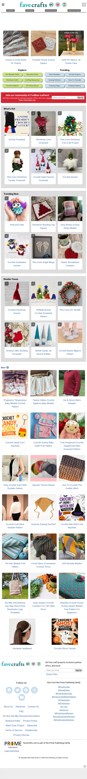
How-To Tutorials (74, 80)
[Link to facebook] (9, 690)
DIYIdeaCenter (64, 700)
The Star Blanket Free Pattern (15, 565)
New (3, 367)
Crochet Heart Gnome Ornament (43, 179)
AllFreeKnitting (64, 690)
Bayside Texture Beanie (43, 485)
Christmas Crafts (12, 80)
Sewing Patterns (55, 80)
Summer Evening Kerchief (43, 524)
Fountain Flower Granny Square (43, 61)
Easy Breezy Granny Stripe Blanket (70, 226)
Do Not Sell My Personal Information (21, 716)
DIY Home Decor (32, 86)
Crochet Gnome (70, 177)
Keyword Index (12, 720)
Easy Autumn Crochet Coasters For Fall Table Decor (43, 606)
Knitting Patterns (75, 86)
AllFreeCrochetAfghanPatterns (64, 697)
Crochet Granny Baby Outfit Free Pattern (43, 444)
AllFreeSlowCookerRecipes (64, 717)
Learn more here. (12, 751)
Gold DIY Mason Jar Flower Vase (71, 61)
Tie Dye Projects (75, 74)
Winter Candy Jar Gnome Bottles (43, 352)
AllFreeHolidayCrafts (64, 694)
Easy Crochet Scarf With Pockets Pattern (15, 487)
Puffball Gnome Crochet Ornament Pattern (43, 313)
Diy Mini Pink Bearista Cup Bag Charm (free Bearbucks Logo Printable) (15, 607)
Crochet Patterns (12, 86)
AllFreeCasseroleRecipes (64, 720)
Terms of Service (13, 730)
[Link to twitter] (17, 690)
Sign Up (80, 97)
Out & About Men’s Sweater (72, 402)
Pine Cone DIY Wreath (70, 310)
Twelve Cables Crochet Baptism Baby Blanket (43, 402)
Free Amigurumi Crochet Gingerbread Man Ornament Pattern (71, 445)
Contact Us (33, 706)
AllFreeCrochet (64, 687)
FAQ (21, 711)
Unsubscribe (31, 730)
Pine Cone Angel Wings (43, 262)
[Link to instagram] (34, 690)
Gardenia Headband (22, 648)
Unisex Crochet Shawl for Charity (16, 61)
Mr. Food (63, 707)
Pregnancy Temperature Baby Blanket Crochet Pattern (15, 403)
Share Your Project (15, 725)
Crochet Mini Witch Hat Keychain (72, 526)
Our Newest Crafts (12, 74)
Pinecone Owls (17, 224)
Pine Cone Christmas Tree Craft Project (70, 141)
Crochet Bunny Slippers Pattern (70, 352)
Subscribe (32, 725)
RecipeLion (63, 710)
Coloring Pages (54, 86)
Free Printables (54, 74)
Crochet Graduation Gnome (17, 264)
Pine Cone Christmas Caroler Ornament (17, 179)
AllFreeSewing (64, 703)
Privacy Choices (21, 735)
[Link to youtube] (21, 697)
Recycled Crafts (32, 74)
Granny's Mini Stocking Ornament (17, 352)
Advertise (20, 706)
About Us (8, 706)
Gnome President (17, 139)
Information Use (30, 100)
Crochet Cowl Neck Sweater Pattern (15, 526)
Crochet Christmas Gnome (17, 311)
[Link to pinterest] (26, 690)
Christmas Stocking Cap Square (43, 226)
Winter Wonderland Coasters (70, 264)
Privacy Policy (30, 720)
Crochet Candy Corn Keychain (15, 444)
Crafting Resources (32, 80)
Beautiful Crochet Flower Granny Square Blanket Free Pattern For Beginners (72, 607)
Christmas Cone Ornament (43, 141)
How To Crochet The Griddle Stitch (72, 487)
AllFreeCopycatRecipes (64, 713)
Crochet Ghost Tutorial (64, 648)
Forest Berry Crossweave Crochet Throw (43, 565)
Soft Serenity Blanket (72, 563)
